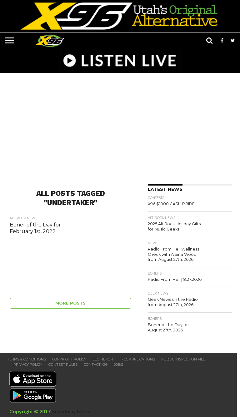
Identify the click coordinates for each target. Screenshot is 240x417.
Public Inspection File (183, 359)
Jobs (118, 364)
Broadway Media (72, 411)
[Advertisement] (121, 126)
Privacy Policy (27, 364)
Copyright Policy (69, 359)
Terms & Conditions (26, 359)
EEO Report (103, 359)
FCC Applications (138, 359)
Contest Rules (63, 364)
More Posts (70, 303)
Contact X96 (96, 364)
